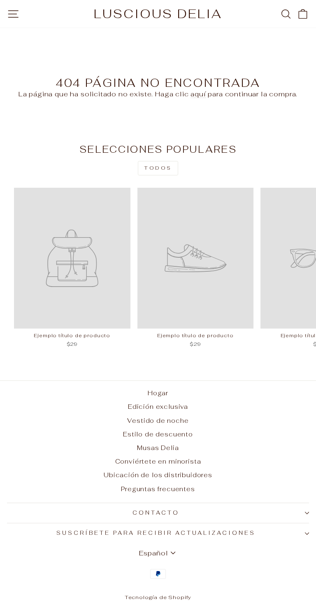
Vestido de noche (157, 420)
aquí (198, 93)
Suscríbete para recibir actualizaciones (155, 532)
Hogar (158, 393)
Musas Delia (158, 448)
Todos (158, 168)
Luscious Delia (158, 14)
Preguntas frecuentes (158, 489)
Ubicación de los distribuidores (158, 475)
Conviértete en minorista (158, 461)
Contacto (155, 512)
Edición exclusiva (158, 406)
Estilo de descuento (158, 434)
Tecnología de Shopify (158, 597)
